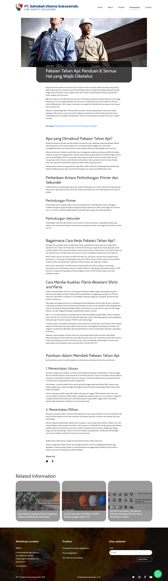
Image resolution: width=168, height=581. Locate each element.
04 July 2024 (22, 510)
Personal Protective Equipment (75, 548)
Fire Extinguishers (69, 553)
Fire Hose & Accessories (72, 558)
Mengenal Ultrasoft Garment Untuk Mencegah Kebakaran (75, 126)
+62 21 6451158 (21, 566)
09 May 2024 (69, 510)
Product (121, 7)
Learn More (143, 559)
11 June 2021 (50, 66)
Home (100, 7)
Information (135, 7)
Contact (148, 7)
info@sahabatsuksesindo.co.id (88, 577)
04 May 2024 (115, 507)
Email (111, 548)
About (110, 7)
